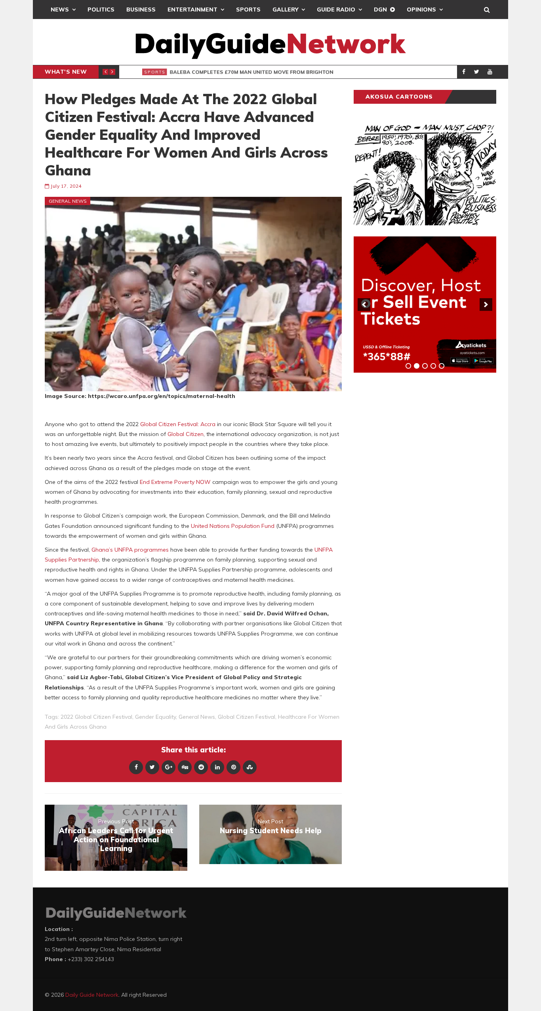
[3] (425, 366)
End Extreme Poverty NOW (175, 482)
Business (141, 9)
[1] (408, 366)
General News (68, 201)
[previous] (364, 304)
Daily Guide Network (91, 994)
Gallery (285, 9)
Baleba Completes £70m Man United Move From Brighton (246, 72)
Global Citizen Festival (246, 716)
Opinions (421, 9)
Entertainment (192, 9)
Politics (101, 9)
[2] (416, 366)
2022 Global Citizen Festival (96, 716)
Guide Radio (336, 9)
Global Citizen (186, 434)
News (60, 9)
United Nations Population (225, 525)
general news (197, 716)
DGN (380, 9)
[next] (486, 304)
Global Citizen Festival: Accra (177, 424)
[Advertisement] (413, 502)
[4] (433, 366)
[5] (441, 366)
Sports (248, 9)
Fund (267, 525)
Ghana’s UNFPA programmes (130, 549)
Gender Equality (155, 716)
